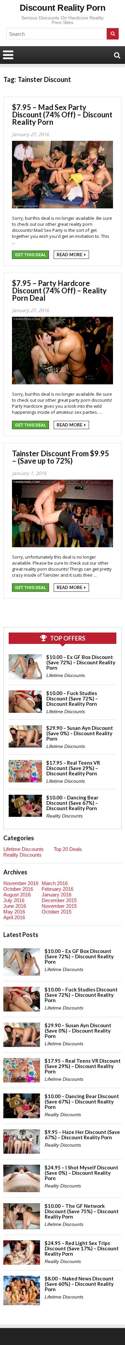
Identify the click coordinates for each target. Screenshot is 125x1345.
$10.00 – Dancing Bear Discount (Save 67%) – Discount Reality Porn (72, 802)
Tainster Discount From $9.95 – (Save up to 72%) (60, 457)
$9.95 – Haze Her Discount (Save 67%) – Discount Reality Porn (82, 1134)
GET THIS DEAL (30, 254)
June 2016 (14, 906)
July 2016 (13, 900)
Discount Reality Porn (63, 8)
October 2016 (18, 889)
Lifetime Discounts (65, 675)
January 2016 (56, 894)
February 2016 (57, 889)
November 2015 (59, 906)
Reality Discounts (64, 816)
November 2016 (20, 883)
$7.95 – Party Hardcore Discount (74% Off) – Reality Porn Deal (59, 290)
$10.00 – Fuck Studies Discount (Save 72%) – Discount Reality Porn (72, 698)
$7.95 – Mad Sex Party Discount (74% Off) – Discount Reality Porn (62, 114)
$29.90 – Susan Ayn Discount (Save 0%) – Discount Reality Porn (79, 733)
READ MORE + (71, 254)
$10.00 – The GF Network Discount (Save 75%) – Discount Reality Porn (82, 1211)
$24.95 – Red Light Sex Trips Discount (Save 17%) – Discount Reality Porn (82, 1248)
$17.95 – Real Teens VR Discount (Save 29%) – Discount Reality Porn (73, 768)
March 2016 (55, 883)
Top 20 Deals (68, 849)
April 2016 (14, 917)
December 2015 (59, 900)
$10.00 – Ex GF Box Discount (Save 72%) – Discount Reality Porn (80, 662)
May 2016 (14, 912)
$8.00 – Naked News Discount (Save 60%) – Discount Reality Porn (79, 1283)
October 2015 (56, 912)
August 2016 (17, 894)
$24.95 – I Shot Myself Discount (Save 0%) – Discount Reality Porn (81, 1172)
